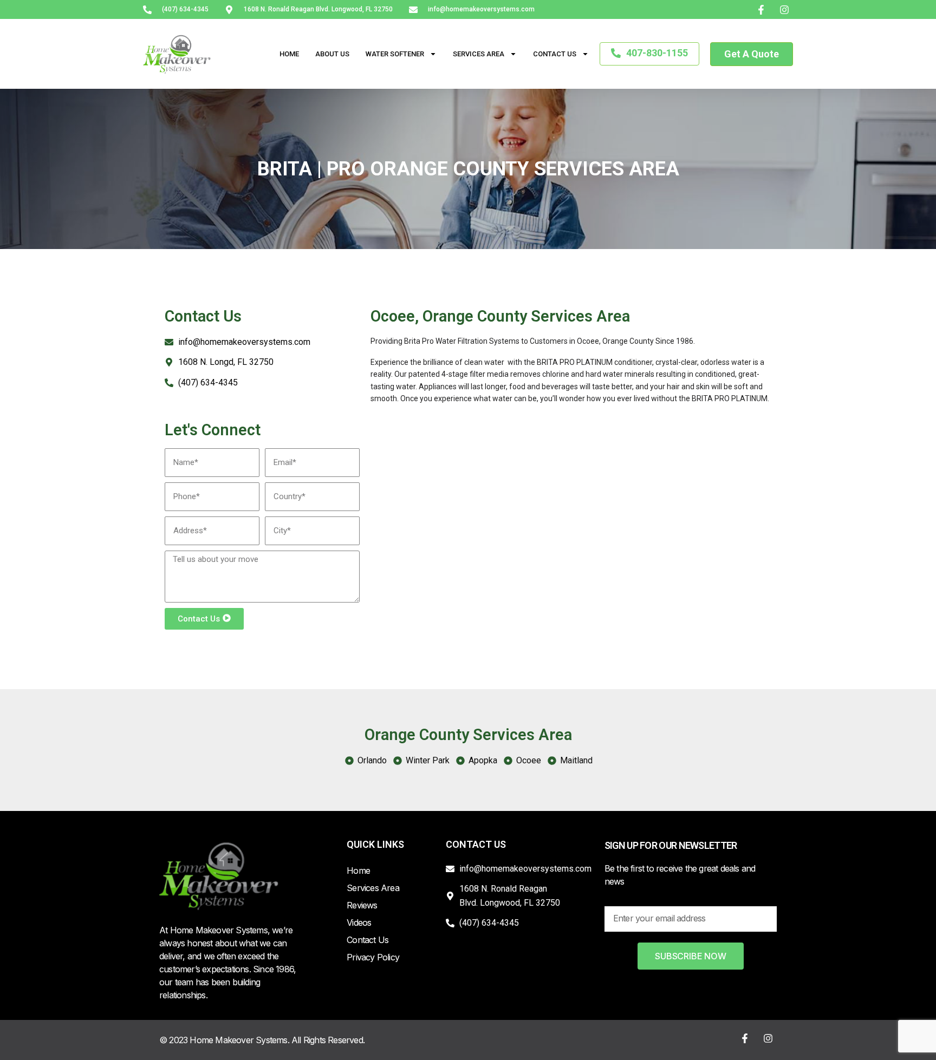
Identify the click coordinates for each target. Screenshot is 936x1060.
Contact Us (554, 54)
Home (289, 54)
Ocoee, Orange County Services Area (500, 316)
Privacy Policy (373, 957)
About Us (332, 54)
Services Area (478, 54)
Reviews (362, 905)
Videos (359, 922)
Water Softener (395, 54)
